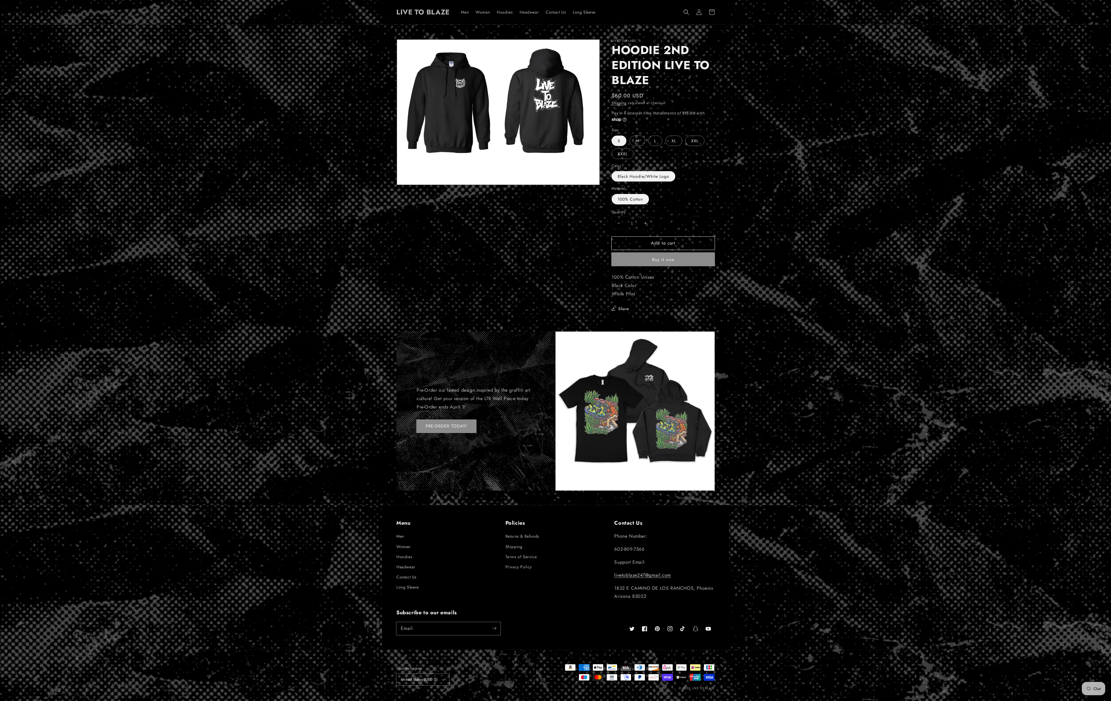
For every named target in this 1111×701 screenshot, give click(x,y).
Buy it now (663, 259)
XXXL (623, 154)
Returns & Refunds (522, 536)
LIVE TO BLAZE (703, 688)
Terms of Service (521, 557)
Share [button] (623, 309)
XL (674, 141)
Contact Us (406, 577)
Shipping (619, 103)
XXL (694, 141)
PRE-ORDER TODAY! (446, 426)
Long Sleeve (407, 587)
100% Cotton (630, 199)
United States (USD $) (419, 679)
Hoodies (404, 557)
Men (400, 536)
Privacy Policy (518, 567)
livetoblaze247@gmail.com (642, 575)
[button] (686, 12)
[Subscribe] (494, 628)
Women (403, 547)
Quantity (619, 212)
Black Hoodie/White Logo (643, 176)
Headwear (405, 567)
